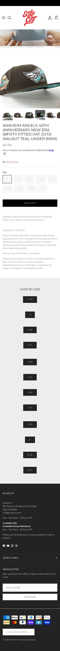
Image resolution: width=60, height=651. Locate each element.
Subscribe (30, 597)
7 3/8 (30, 362)
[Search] (11, 17)
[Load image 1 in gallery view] (30, 78)
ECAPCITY (13, 640)
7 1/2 (30, 377)
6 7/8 (29, 299)
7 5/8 (30, 392)
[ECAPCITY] (30, 18)
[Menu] (3, 17)
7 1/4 (30, 345)
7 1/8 (30, 330)
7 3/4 (30, 407)
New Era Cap (12, 162)
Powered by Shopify (26, 640)
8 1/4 (30, 470)
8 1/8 (30, 455)
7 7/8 (30, 424)
